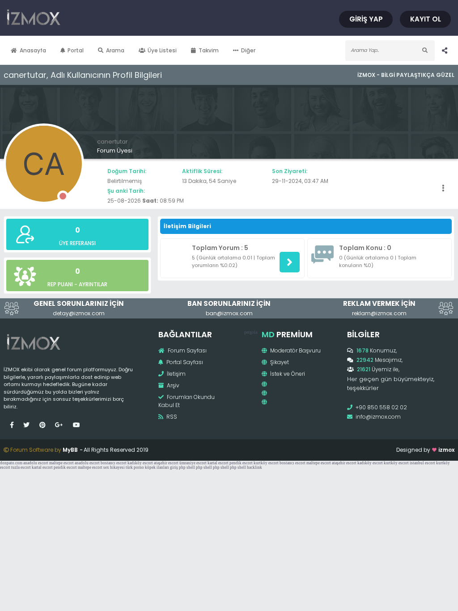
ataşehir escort (166, 463)
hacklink (254, 467)
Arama (115, 50)
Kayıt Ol (425, 19)
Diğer (248, 50)
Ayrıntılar (93, 284)
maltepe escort (61, 463)
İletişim (175, 374)
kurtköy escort (266, 463)
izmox (446, 450)
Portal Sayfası (184, 362)
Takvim (209, 50)
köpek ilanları (157, 467)
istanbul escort (422, 463)
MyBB (70, 450)
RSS (171, 416)
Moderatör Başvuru (295, 350)
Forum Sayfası (186, 350)
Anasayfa (33, 50)
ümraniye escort (193, 463)
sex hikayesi (114, 467)
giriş (174, 467)
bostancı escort (114, 463)
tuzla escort (21, 467)
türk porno (135, 467)
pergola (250, 332)
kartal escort (218, 463)
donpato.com (11, 463)
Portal (76, 50)
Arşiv (172, 385)
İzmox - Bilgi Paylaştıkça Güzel (405, 75)
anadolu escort (35, 463)
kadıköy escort (140, 463)
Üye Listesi (162, 50)
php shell (187, 467)
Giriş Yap (366, 19)
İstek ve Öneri (287, 374)
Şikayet (279, 362)
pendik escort (241, 463)
